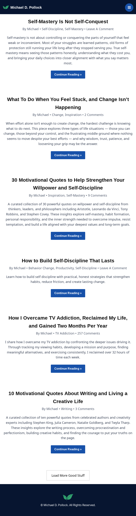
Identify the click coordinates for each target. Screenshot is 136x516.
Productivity (65, 268)
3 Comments (84, 409)
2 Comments (94, 115)
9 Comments (97, 195)
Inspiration (73, 115)
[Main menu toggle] (129, 7)
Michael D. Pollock (26, 7)
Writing (66, 409)
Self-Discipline (52, 29)
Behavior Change (41, 268)
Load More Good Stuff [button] (68, 475)
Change (57, 115)
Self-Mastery (74, 29)
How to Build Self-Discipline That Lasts (68, 260)
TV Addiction (64, 333)
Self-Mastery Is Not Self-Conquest (68, 21)
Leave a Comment (100, 29)
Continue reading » (68, 76)
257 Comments (88, 333)
